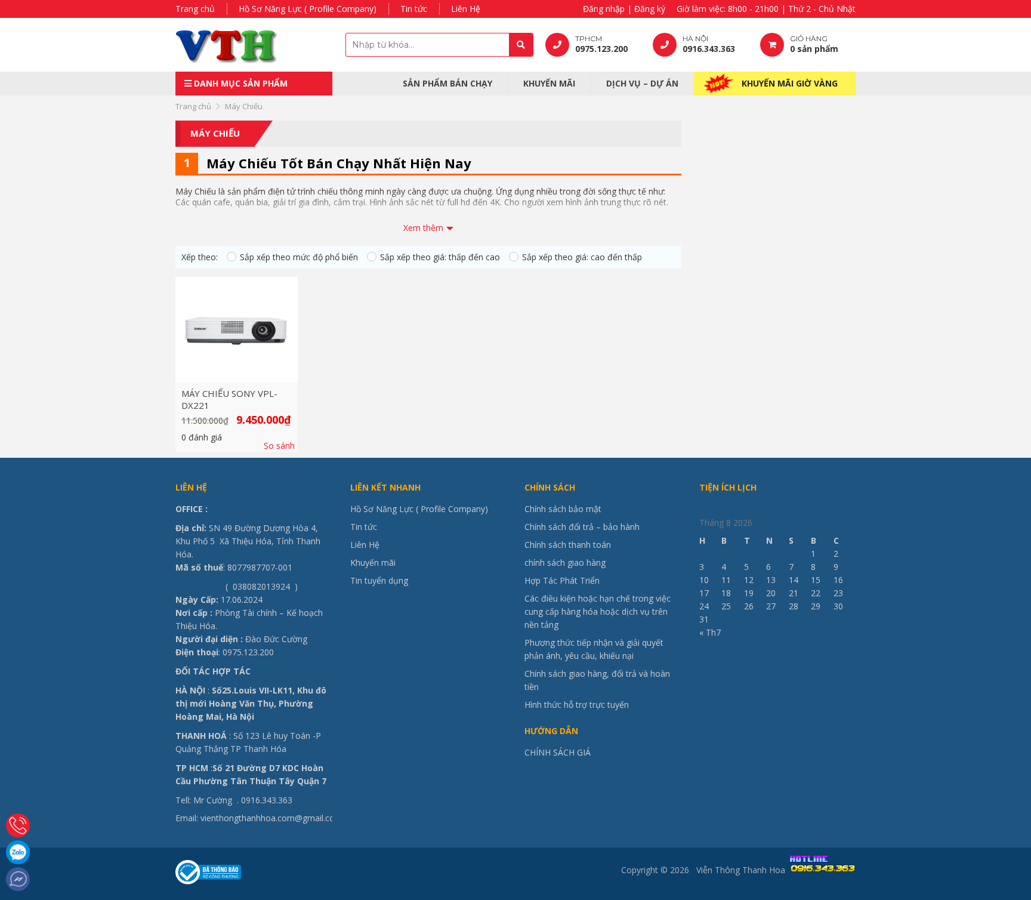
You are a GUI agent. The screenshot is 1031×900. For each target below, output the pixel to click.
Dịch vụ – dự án (642, 83)
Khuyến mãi (549, 83)
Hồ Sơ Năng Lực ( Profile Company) (307, 8)
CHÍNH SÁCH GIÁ (557, 752)
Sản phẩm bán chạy (447, 83)
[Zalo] (18, 852)
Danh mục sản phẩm (240, 83)
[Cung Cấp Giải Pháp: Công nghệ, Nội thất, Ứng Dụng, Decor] (250, 45)
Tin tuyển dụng (379, 580)
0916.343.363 (266, 800)
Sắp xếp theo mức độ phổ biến (299, 257)
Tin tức (413, 8)
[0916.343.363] (18, 825)
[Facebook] (18, 879)
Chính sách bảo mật (562, 508)
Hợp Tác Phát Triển (562, 580)
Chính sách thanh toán (567, 544)
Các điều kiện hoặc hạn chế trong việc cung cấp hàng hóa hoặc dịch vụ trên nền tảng (597, 611)
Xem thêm (423, 228)
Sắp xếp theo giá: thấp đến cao (440, 257)
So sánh (279, 445)
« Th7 (710, 632)
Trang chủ (195, 8)
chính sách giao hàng (565, 562)
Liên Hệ (465, 8)
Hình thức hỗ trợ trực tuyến (576, 704)
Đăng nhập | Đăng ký (624, 8)
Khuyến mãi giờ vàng (790, 83)
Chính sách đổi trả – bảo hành (582, 526)
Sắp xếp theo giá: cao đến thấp (582, 257)
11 (726, 579)
